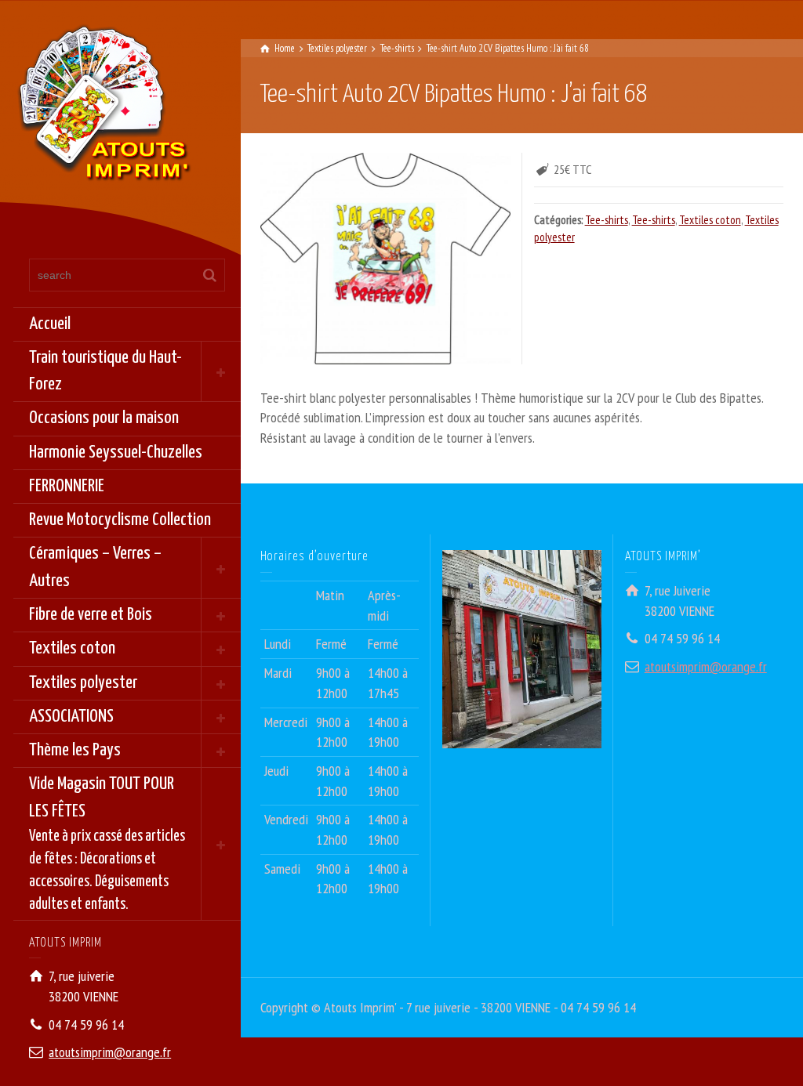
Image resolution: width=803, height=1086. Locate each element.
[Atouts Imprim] (103, 108)
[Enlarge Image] (385, 258)
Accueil (50, 324)
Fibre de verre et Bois (90, 615)
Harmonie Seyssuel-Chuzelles (115, 452)
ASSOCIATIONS (71, 717)
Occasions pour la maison (104, 418)
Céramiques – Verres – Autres (95, 567)
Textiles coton (72, 648)
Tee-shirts (606, 219)
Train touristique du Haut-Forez (105, 371)
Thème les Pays (75, 750)
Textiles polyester (83, 683)
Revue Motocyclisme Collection (120, 520)
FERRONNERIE (66, 486)
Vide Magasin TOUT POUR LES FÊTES (107, 843)
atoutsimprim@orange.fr (110, 1052)
